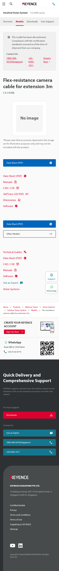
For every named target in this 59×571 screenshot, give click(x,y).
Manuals (7, 182)
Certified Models (17, 505)
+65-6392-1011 (13, 451)
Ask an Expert (10, 282)
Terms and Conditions (20, 514)
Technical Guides (12, 252)
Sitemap (14, 529)
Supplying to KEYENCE (20, 524)
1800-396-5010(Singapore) (18, 442)
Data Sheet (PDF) (12, 176)
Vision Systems (11, 289)
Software (8, 206)
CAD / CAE (9, 188)
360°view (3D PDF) (13, 194)
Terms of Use (16, 519)
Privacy (13, 510)
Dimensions (9, 200)
